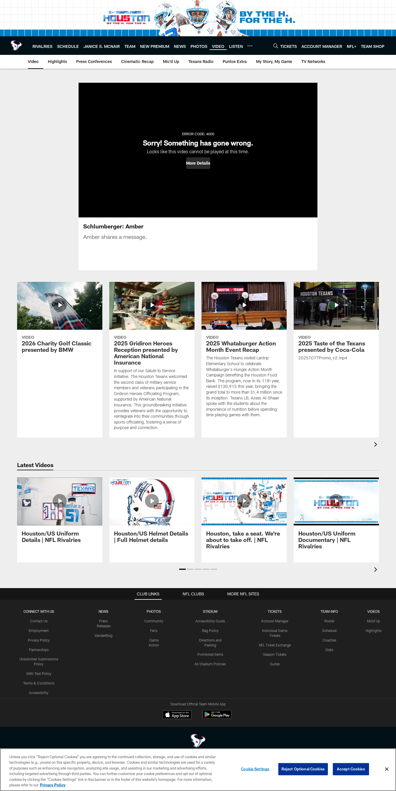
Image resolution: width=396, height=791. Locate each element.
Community (153, 621)
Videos (373, 611)
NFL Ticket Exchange (275, 645)
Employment (39, 630)
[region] (198, 769)
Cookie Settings (255, 769)
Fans (153, 630)
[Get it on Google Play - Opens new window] (217, 717)
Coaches (329, 640)
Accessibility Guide (210, 621)
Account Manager (274, 621)
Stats (329, 650)
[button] (198, 163)
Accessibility (38, 693)
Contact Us (39, 621)
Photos (154, 611)
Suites (275, 664)
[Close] (386, 769)
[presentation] (376, 445)
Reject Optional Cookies (303, 769)
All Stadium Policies (210, 664)
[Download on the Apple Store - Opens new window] (177, 715)
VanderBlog (103, 635)
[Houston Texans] (198, 741)
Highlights (374, 630)
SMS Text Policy (38, 673)
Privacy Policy (39, 640)
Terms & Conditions (39, 683)
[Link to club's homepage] (16, 46)
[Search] (275, 46)
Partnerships (39, 650)
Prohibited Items (210, 654)
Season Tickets (274, 654)
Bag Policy (210, 630)
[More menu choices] (250, 46)
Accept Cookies (351, 769)
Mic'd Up (373, 621)
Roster (329, 621)
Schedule (329, 630)
